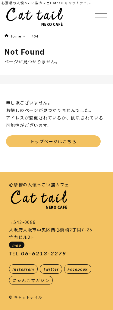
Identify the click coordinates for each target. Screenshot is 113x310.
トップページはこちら (53, 141)
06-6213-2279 (43, 253)
